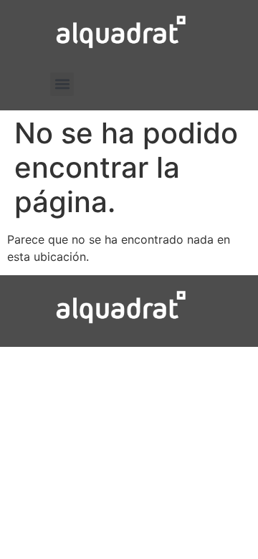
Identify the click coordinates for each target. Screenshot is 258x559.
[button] (62, 84)
